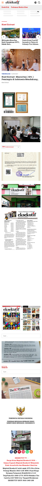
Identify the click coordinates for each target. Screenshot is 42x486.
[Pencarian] (39, 2)
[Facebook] (11, 452)
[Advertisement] (21, 274)
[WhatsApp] (27, 452)
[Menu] (3, 2)
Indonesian (9, 147)
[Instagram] (23, 452)
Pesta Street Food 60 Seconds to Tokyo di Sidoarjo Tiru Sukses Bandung (30, 42)
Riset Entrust (5, 82)
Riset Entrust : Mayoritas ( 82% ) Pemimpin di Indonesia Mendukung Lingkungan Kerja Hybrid (19, 79)
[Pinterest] (19, 452)
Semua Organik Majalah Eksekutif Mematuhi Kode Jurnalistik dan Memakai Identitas (21, 464)
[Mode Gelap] (35, 2)
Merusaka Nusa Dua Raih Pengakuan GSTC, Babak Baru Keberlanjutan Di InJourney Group (10, 42)
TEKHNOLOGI (6, 74)
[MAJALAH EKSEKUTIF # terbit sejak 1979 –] (12, 2)
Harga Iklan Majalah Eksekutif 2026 (21, 460)
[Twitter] (15, 452)
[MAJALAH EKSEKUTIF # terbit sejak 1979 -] (21, 440)
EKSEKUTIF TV (21, 458)
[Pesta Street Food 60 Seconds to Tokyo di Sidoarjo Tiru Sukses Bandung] (31, 33)
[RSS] (31, 452)
